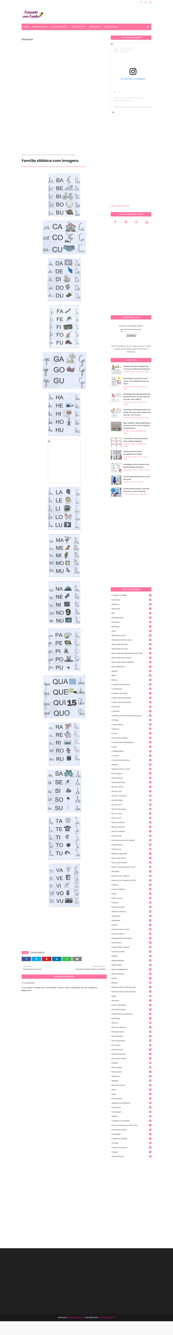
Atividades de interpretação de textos (131, 653)
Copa (131, 747)
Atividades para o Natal (131, 658)
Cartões (131, 720)
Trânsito (131, 1143)
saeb (131, 1094)
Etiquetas (131, 871)
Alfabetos (131, 622)
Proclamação (131, 1049)
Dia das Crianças (131, 796)
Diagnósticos (131, 845)
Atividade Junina (131, 635)
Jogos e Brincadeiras (131, 947)
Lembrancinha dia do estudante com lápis (132, 452)
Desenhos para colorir (131, 769)
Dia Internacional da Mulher (131, 840)
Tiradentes (131, 1134)
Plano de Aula (131, 1036)
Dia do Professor (131, 822)
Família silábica (41, 155)
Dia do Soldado (131, 827)
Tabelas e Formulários (131, 1121)
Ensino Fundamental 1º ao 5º (131, 867)
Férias (131, 894)
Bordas (131, 680)
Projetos (131, 1063)
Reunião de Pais (131, 1085)
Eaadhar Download (76, 1317)
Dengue (131, 764)
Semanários (131, 1098)
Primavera (131, 1045)
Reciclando (131, 1072)
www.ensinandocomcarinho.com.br (39, 166)
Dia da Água (131, 773)
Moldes (131, 983)
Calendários (131, 689)
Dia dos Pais (131, 836)
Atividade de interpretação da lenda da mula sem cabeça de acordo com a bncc (136, 412)
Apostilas (131, 626)
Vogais (131, 1152)
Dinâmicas (131, 849)
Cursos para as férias (131, 760)
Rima (131, 1089)
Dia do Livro (131, 818)
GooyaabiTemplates (107, 1317)
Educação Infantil (131, 862)
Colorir (131, 733)
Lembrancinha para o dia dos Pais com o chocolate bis (136, 490)
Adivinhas (131, 609)
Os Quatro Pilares (131, 1009)
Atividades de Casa (131, 649)
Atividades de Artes (131, 644)
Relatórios (131, 1076)
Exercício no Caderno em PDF (131, 880)
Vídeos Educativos (131, 1147)
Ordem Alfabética (131, 1005)
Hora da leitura (131, 934)
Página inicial (27, 155)
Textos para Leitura (131, 1130)
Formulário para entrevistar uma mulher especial (135, 439)
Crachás (131, 756)
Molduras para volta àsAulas (131, 992)
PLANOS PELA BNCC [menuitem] (59, 27)
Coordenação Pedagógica (131, 742)
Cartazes (131, 711)
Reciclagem (131, 1067)
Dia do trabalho (131, 831)
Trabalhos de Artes (131, 1138)
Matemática (131, 965)
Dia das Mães (131, 800)
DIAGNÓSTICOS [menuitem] (78, 27)
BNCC (131, 675)
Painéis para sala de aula (131, 1014)
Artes (131, 631)
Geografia (131, 916)
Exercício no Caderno (131, 876)
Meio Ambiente (131, 974)
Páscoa (131, 1023)
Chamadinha (131, 724)
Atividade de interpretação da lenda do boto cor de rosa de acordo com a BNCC (136, 397)
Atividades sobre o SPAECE (131, 662)
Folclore (131, 902)
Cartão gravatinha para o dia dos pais (136, 477)
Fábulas (131, 885)
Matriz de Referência (131, 969)
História (131, 925)
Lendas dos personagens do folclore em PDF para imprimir (136, 367)
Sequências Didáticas (131, 1103)
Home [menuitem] (26, 27)
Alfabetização (131, 617)
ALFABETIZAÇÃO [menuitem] (111, 27)
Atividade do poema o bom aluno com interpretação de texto (136, 381)
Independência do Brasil (131, 938)
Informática (131, 943)
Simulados (131, 1107)
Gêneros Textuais (131, 911)
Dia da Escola (131, 787)
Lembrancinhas (131, 951)
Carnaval (131, 707)
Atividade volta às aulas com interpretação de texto (136, 465)
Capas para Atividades (131, 698)
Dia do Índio (131, 813)
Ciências (131, 729)
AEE (131, 613)
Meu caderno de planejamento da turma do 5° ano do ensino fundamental (137, 425)
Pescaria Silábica (131, 1027)
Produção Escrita (131, 1054)
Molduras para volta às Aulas (131, 987)
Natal (131, 996)
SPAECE (131, 1116)
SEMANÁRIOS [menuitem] (95, 27)
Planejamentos (131, 1032)
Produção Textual (131, 1058)
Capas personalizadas (131, 702)
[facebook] (141, 2)
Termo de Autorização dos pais (131, 1125)
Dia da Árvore (131, 778)
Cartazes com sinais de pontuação (131, 715)
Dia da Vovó (131, 791)
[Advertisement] (102, 14)
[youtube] (147, 222)
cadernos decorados (131, 684)
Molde (131, 978)
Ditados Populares (131, 853)
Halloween (131, 920)
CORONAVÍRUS (131, 751)
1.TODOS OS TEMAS (131, 595)
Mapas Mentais (131, 960)
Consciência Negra (131, 738)
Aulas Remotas (131, 666)
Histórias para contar (131, 929)
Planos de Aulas (131, 1041)
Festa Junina (131, 898)
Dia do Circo (131, 805)
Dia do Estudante (131, 809)
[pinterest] (150, 2)
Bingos (131, 671)
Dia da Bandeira (131, 782)
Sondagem (131, 1112)
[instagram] (145, 2)
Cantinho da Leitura (131, 693)
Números (131, 1000)
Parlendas (131, 1018)
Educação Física (131, 858)
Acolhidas (131, 600)
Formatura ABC (131, 907)
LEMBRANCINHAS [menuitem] (39, 27)
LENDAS (131, 956)
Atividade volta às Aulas (131, 640)
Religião (131, 1081)
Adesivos (131, 604)
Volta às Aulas (131, 1156)
